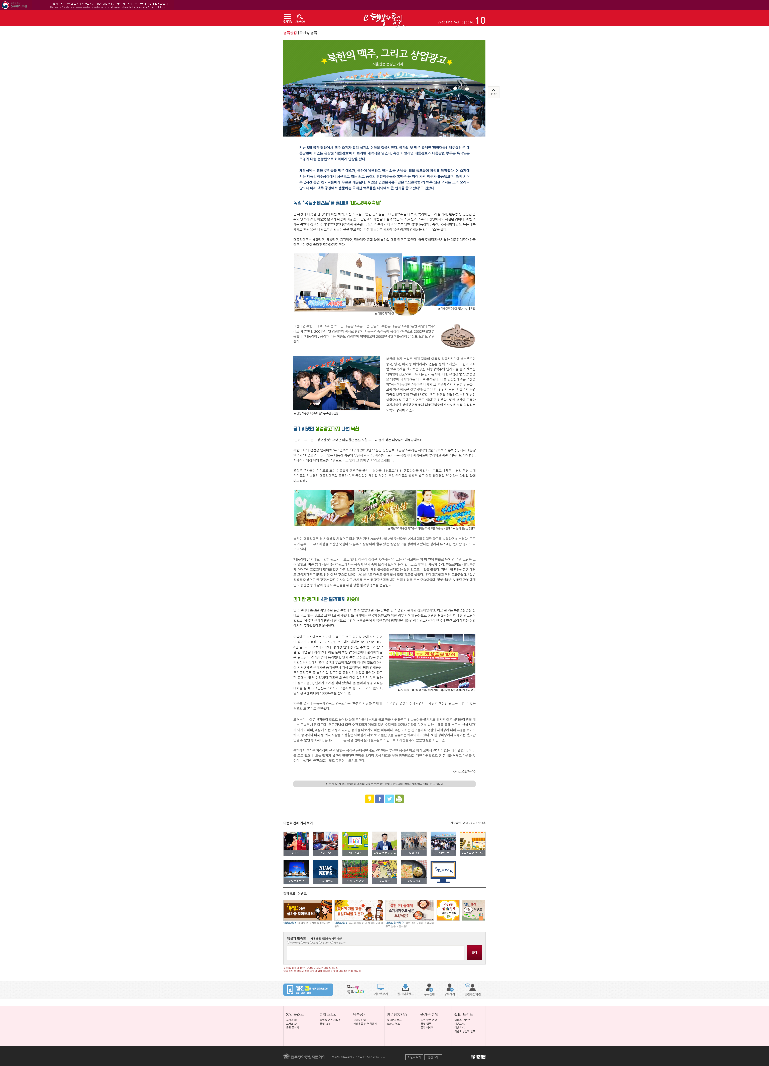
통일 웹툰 (426, 1023)
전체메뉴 (287, 21)
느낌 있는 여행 (429, 1019)
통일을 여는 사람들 (330, 1019)
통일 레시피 (427, 1027)
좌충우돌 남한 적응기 (365, 1023)
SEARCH (300, 21)
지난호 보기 (414, 1057)
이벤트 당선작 (462, 1019)
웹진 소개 (433, 1057)
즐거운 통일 (429, 1014)
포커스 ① (291, 1019)
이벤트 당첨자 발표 (464, 1031)
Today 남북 (359, 1019)
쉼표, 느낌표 (463, 1014)
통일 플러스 (295, 1014)
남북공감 (360, 1014)
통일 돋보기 (292, 1027)
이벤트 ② (459, 1027)
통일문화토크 (394, 1019)
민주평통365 (397, 1014)
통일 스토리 (328, 1014)
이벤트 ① (459, 1023)
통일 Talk (325, 1023)
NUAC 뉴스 (393, 1023)
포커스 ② (291, 1023)
